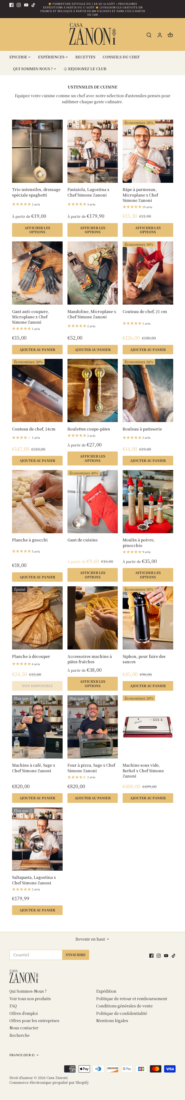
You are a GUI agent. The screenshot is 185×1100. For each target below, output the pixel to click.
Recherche (19, 1035)
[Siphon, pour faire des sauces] (148, 617)
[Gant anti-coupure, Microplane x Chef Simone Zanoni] (37, 273)
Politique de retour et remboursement (131, 998)
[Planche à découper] (37, 617)
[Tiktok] (33, 4)
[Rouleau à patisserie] (148, 390)
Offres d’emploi (23, 1013)
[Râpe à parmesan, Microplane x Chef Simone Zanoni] (148, 151)
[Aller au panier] (170, 34)
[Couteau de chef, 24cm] (37, 390)
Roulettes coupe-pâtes (88, 429)
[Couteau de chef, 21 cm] (148, 273)
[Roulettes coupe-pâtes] (92, 390)
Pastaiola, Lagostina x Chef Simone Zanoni (88, 192)
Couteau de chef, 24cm (33, 429)
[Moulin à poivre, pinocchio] (148, 501)
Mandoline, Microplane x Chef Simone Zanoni (91, 314)
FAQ (13, 1006)
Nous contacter (23, 1028)
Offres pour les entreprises (34, 1020)
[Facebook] (11, 4)
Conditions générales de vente (124, 1006)
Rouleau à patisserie (142, 429)
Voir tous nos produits (30, 998)
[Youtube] (26, 4)
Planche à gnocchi (30, 540)
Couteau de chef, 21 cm (145, 311)
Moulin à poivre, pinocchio (139, 542)
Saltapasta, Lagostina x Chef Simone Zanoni (34, 880)
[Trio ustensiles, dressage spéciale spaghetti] (37, 151)
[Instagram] (19, 4)
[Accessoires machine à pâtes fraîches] (92, 617)
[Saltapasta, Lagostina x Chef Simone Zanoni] (37, 839)
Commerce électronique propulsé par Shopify (49, 1082)
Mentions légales (112, 1020)
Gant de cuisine (82, 540)
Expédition (106, 991)
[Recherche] (149, 34)
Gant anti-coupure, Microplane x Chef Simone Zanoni (30, 317)
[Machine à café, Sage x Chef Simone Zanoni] (37, 726)
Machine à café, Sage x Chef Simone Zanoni (33, 767)
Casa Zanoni (57, 1077)
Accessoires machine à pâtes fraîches (89, 659)
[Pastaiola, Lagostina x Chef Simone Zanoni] (92, 151)
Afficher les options (37, 229)
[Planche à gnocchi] (37, 501)
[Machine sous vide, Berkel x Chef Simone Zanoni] (148, 726)
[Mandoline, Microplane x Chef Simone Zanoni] (92, 273)
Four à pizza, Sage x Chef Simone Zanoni (91, 767)
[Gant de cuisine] (92, 501)
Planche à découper (31, 656)
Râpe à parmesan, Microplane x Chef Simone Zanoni (140, 195)
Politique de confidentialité (121, 1013)
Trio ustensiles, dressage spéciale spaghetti (36, 192)
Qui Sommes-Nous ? (27, 991)
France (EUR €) (22, 1055)
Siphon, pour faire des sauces (144, 659)
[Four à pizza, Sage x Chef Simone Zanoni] (92, 726)
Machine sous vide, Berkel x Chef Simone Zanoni (143, 770)
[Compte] (159, 34)
